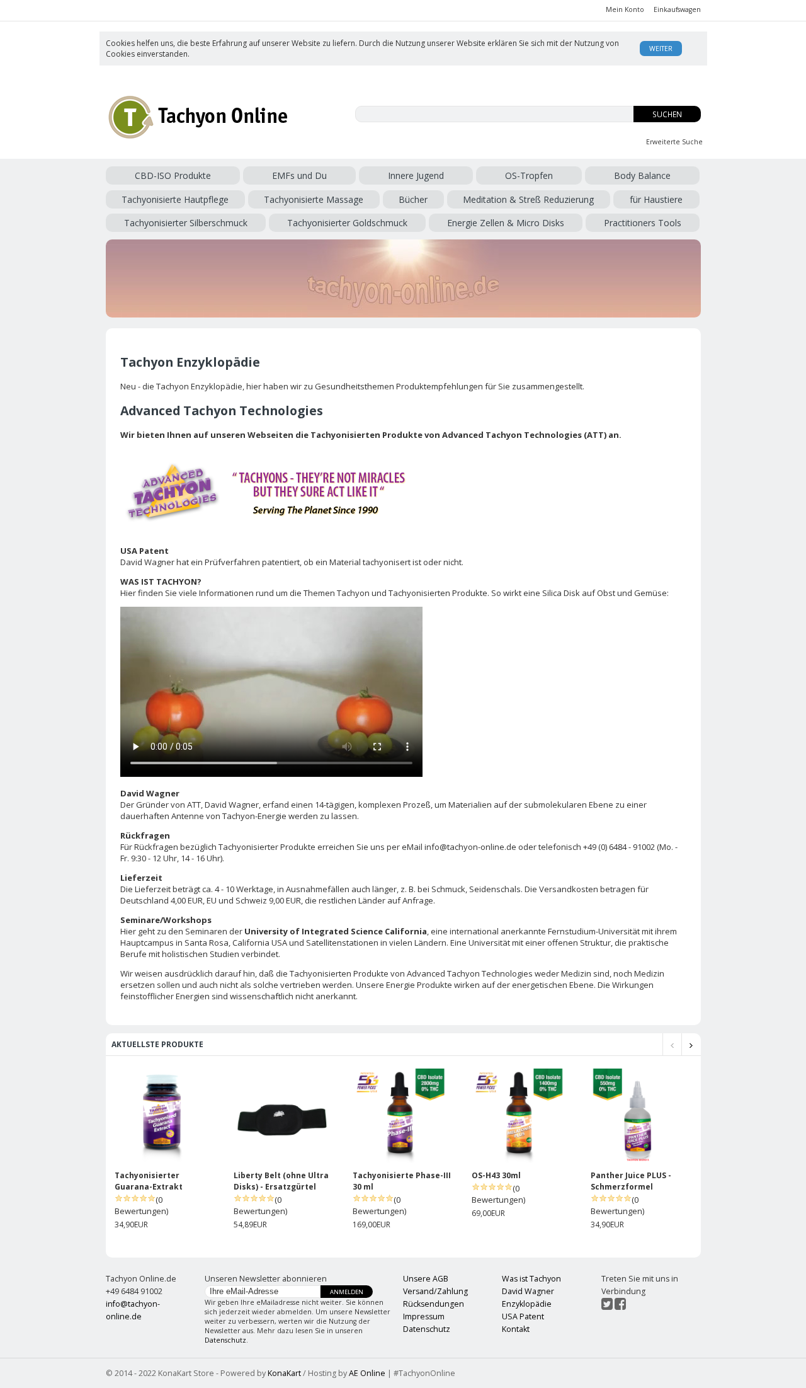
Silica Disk (561, 593)
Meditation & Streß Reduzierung (528, 199)
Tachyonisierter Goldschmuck (347, 223)
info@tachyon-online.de (470, 846)
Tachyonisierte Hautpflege (175, 199)
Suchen (667, 114)
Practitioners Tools (642, 223)
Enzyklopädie (527, 1304)
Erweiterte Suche (674, 141)
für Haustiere (656, 199)
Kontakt (516, 1329)
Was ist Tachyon (531, 1278)
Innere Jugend (416, 175)
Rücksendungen (433, 1304)
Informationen (226, 593)
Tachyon (353, 593)
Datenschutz (225, 1340)
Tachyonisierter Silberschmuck (185, 223)
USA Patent (523, 1316)
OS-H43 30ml (496, 1175)
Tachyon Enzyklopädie (199, 386)
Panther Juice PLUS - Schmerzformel (631, 1181)
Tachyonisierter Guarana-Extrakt (149, 1181)
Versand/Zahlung (435, 1291)
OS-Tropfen (529, 175)
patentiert (281, 562)
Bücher (413, 199)
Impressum (424, 1316)
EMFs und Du (299, 175)
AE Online (367, 1373)
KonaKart (284, 1373)
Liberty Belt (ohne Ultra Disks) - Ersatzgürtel (281, 1181)
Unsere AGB (425, 1278)
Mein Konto (625, 9)
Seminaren (206, 931)
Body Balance (642, 175)
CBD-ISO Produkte (173, 175)
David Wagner (232, 804)
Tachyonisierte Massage (313, 199)
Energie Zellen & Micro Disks (505, 223)
